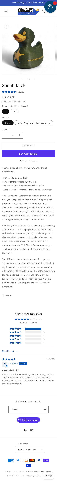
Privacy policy (46, 471)
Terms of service (13, 476)
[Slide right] (35, 79)
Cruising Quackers (18, 471)
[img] (9, 359)
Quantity (6, 129)
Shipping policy (28, 476)
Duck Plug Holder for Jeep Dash (34, 122)
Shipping (5, 101)
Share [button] (8, 295)
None (8, 122)
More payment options (29, 161)
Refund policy (33, 471)
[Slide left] (22, 79)
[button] (6, 11)
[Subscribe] (45, 409)
